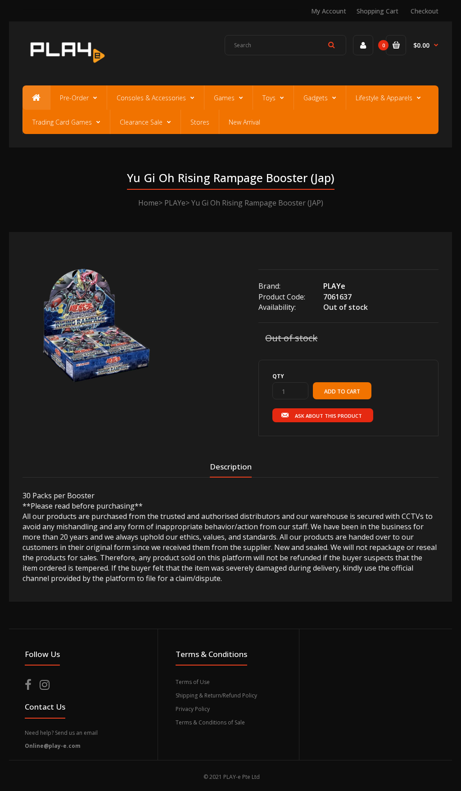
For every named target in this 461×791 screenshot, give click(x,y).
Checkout (424, 11)
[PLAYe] (66, 66)
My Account (328, 11)
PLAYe (174, 203)
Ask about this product (328, 415)
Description (231, 466)
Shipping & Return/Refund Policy (216, 695)
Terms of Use (193, 682)
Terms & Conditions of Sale (210, 722)
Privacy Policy (193, 709)
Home (148, 203)
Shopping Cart (377, 11)
